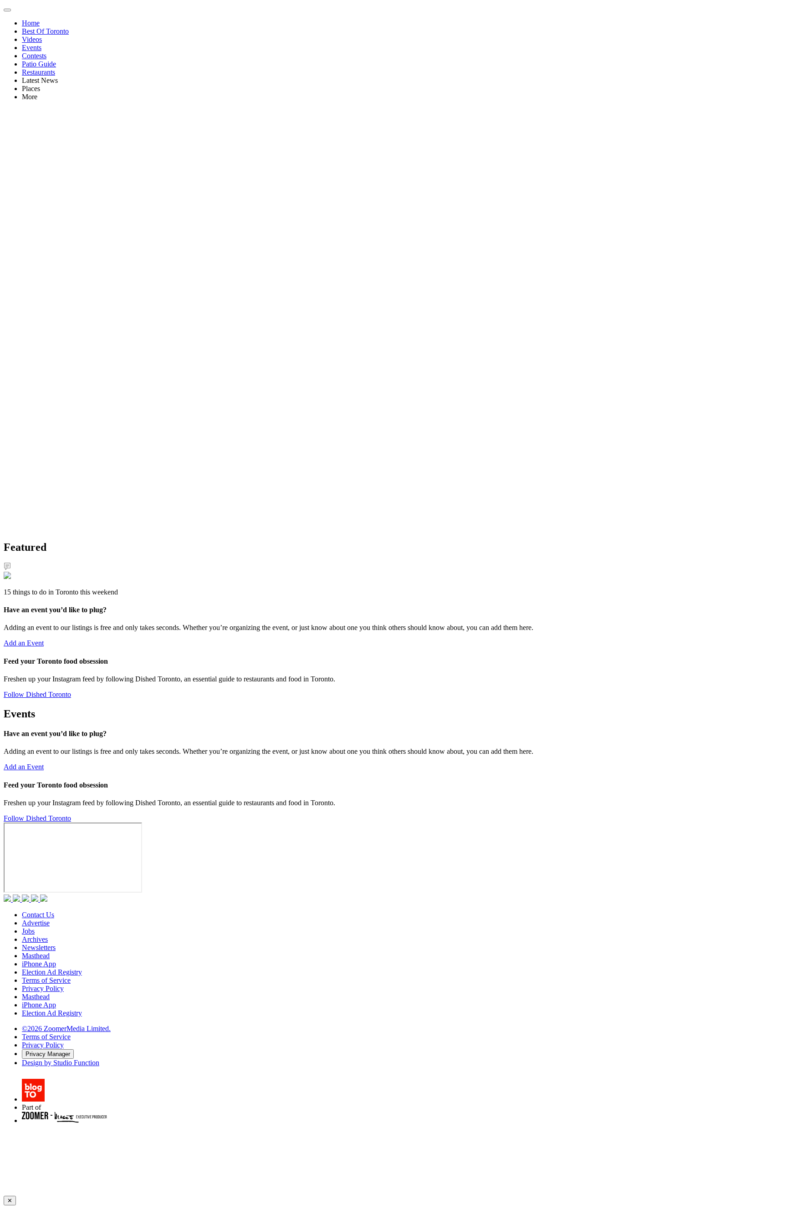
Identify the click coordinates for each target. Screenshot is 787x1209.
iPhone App (39, 964)
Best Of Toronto (45, 31)
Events (31, 47)
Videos (32, 39)
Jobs (28, 931)
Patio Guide (39, 64)
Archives (35, 939)
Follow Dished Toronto (37, 694)
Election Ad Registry (52, 972)
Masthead (36, 956)
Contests (34, 56)
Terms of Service (46, 980)
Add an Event (24, 643)
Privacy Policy (43, 988)
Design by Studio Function (60, 1063)
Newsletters (39, 947)
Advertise (36, 923)
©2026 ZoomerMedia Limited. (66, 1028)
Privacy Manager (48, 1054)
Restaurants (38, 72)
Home (31, 23)
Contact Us (38, 915)
